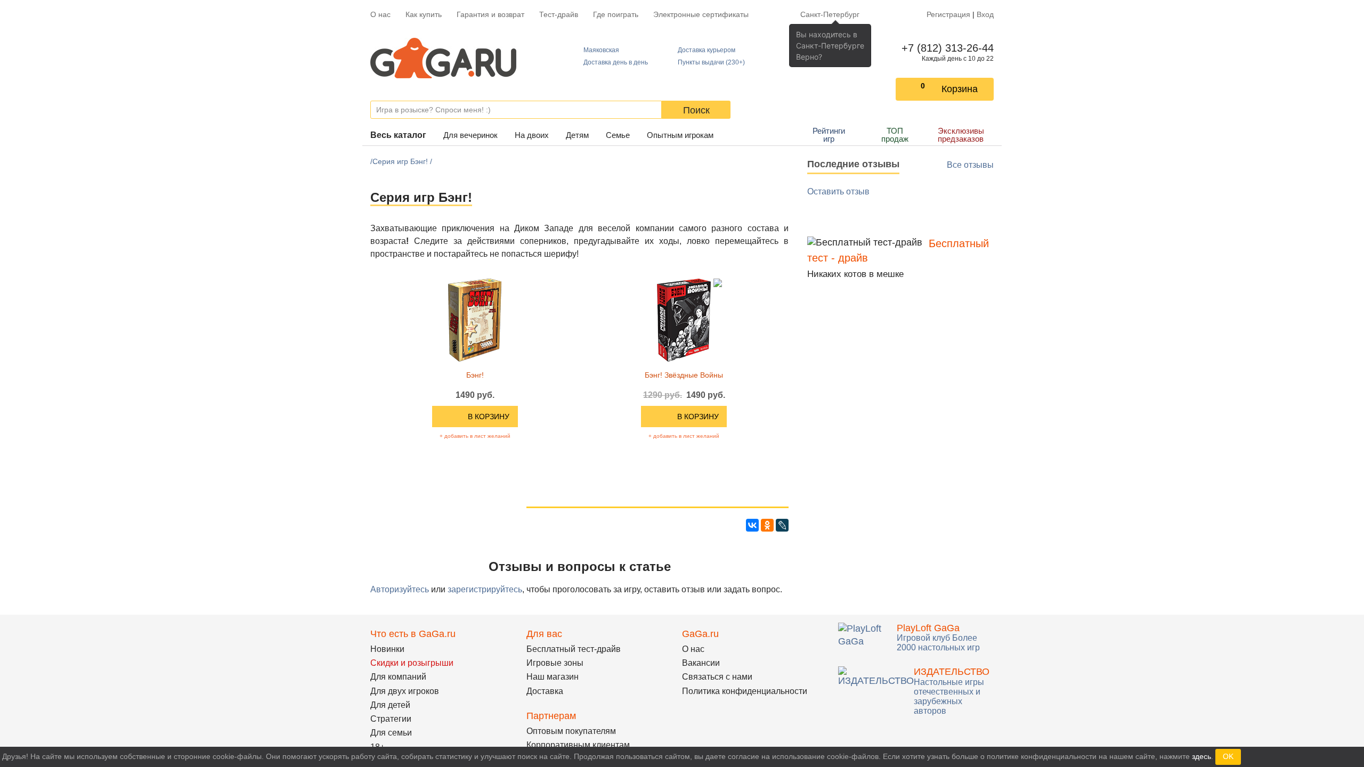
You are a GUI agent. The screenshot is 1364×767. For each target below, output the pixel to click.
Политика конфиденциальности (744, 691)
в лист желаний (475, 436)
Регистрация (948, 14)
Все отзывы (970, 164)
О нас (380, 14)
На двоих (532, 135)
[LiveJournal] (782, 525)
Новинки (387, 649)
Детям (577, 135)
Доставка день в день (615, 62)
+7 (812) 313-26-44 (945, 48)
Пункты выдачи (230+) (711, 62)
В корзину (488, 416)
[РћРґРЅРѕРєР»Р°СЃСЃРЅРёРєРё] (767, 525)
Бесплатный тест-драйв (573, 649)
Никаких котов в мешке (855, 274)
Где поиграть (615, 14)
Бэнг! (475, 375)
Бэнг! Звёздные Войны (684, 375)
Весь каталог (398, 135)
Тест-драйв (558, 14)
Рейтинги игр (829, 134)
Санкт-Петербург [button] (829, 14)
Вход (985, 14)
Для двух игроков (404, 691)
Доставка (544, 691)
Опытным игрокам (680, 135)
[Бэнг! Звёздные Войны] (683, 319)
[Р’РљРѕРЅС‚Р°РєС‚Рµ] (752, 525)
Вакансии (701, 662)
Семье (618, 135)
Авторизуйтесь (399, 589)
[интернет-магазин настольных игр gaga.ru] (443, 58)
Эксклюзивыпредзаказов (961, 134)
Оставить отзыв (838, 191)
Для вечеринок (470, 135)
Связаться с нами (717, 676)
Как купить (423, 14)
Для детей (390, 704)
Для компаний (398, 676)
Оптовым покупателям (571, 731)
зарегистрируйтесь (485, 589)
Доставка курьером (706, 50)
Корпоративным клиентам (578, 744)
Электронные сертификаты (701, 14)
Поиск (696, 110)
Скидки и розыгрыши (411, 662)
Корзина (959, 89)
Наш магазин (552, 676)
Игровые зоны (554, 662)
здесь (1201, 756)
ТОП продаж (894, 134)
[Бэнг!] (475, 319)
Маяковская (601, 50)
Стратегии (390, 718)
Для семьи (391, 732)
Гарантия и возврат (490, 14)
